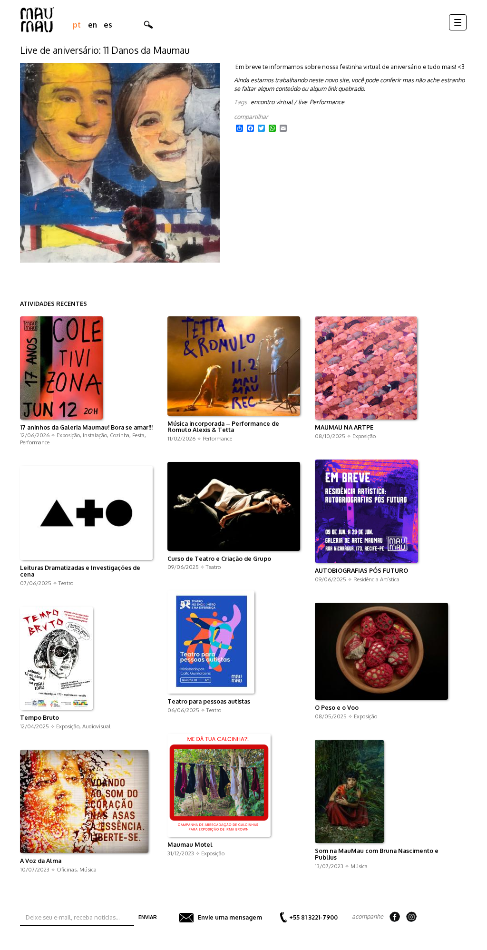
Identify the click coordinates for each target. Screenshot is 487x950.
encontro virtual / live (279, 102)
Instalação (95, 435)
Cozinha (119, 435)
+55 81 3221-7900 (313, 917)
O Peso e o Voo (337, 708)
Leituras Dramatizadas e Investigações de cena (80, 571)
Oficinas (67, 869)
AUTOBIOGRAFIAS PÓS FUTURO (361, 571)
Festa (138, 435)
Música (359, 866)
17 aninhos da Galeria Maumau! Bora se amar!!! (86, 427)
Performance (327, 102)
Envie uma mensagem (230, 917)
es (108, 24)
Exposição (68, 435)
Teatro (213, 566)
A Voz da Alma (40, 861)
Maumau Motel (190, 845)
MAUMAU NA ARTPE (344, 427)
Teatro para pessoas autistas (208, 701)
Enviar (147, 917)
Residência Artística (376, 579)
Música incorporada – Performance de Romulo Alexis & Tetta (223, 427)
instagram (411, 916)
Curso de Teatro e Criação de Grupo (219, 559)
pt (77, 24)
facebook (395, 916)
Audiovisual (96, 726)
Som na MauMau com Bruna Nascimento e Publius (376, 854)
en (92, 24)
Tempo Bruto (39, 718)
